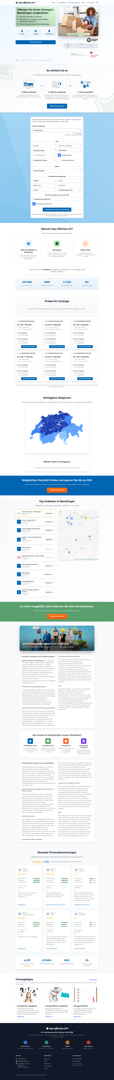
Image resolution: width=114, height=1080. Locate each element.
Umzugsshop (76, 1061)
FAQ (45, 1061)
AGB (45, 1068)
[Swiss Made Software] (94, 54)
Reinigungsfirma (74, 2)
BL (31, 60)
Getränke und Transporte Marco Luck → (56, 904)
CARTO (96, 559)
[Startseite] (16, 60)
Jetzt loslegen (36, 42)
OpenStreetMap (84, 559)
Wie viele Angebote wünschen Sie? (57, 195)
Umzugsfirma (62, 2)
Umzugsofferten (23, 60)
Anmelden (90, 2)
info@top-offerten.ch (24, 1061)
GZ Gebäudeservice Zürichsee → (82, 904)
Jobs (83, 2)
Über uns (46, 1059)
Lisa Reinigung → (22, 904)
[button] (85, 517)
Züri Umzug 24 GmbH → (52, 948)
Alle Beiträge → (93, 980)
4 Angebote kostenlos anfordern (57, 209)
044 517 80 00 (22, 1059)
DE (97, 2)
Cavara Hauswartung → (80, 948)
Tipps (53, 2)
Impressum (47, 1063)
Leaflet (77, 559)
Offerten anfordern (57, 106)
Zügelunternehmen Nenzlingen (42, 60)
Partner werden (77, 1059)
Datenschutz (48, 1066)
